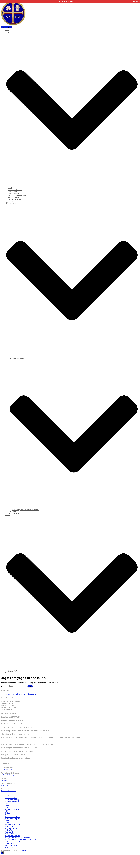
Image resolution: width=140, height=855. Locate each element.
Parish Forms (13, 194)
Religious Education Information (17, 838)
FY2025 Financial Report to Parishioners (20, 694)
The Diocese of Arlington (10, 770)
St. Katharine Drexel (8, 791)
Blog (6, 803)
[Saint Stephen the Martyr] (13, 25)
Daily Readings (6, 780)
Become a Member (15, 190)
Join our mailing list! (13, 819)
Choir (7, 805)
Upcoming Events (11, 845)
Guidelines (9, 815)
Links (10, 201)
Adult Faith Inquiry (12, 800)
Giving (7, 813)
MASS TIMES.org (7, 775)
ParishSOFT (13, 671)
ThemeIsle (22, 850)
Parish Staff (12, 192)
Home (7, 30)
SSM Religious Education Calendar (25, 510)
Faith (10, 188)
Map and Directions (12, 824)
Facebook (4, 785)
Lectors (7, 821)
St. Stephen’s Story (15, 199)
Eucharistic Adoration (13, 513)
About (7, 796)
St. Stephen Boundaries (17, 195)
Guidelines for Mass (12, 817)
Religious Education (12, 836)
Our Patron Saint (14, 197)
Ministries (9, 826)
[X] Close (136, 1)
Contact (7, 673)
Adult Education (14, 512)
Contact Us (9, 847)
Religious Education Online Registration (20, 839)
